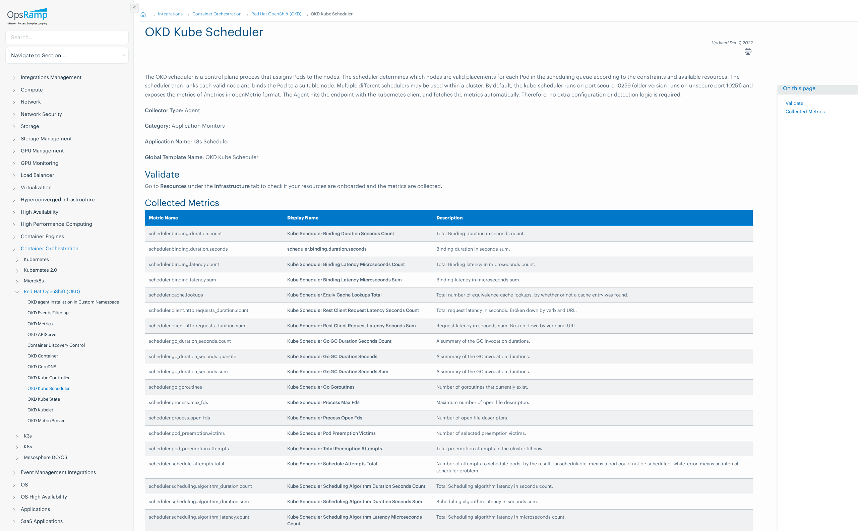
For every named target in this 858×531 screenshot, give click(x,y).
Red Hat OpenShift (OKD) (52, 291)
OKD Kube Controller (48, 378)
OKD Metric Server (46, 420)
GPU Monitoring (39, 163)
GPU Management (42, 150)
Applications (35, 509)
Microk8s (34, 281)
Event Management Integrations (58, 472)
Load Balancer (37, 175)
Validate (794, 103)
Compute (32, 89)
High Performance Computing (56, 224)
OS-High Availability (44, 496)
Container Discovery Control (56, 345)
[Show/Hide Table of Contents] (134, 8)
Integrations (170, 13)
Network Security (41, 114)
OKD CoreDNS (41, 367)
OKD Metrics (40, 324)
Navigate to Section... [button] (38, 55)
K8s (28, 447)
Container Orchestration (49, 248)
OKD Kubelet (40, 410)
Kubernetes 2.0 (40, 270)
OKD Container (42, 356)
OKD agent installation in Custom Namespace (73, 302)
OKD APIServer (42, 334)
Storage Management (46, 138)
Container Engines (42, 236)
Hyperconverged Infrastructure (58, 199)
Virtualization (36, 187)
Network (31, 101)
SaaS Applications (42, 521)
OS (24, 484)
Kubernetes (36, 259)
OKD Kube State (43, 399)
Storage (30, 126)
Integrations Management (51, 77)
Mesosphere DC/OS (45, 457)
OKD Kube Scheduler (48, 388)
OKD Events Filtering (48, 313)
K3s (28, 436)
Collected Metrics (805, 112)
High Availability (39, 212)
